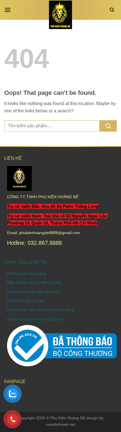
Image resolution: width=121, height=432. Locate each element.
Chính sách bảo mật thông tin (33, 291)
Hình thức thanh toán (26, 300)
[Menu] (9, 10)
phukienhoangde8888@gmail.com (49, 232)
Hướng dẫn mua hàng (26, 273)
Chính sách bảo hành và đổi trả (35, 319)
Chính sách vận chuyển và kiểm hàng (40, 309)
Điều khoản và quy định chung (34, 282)
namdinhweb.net (60, 424)
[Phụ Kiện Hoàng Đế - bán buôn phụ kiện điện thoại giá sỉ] (60, 15)
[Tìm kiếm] (113, 10)
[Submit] (108, 126)
